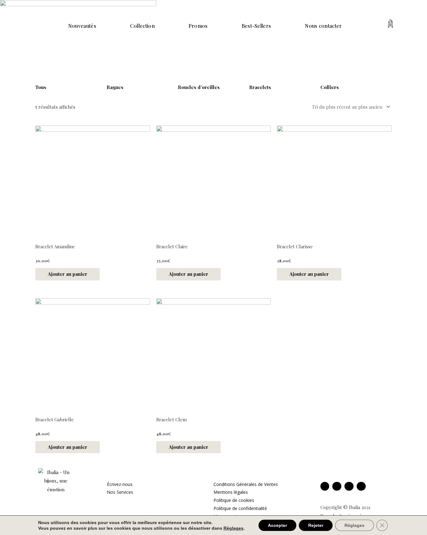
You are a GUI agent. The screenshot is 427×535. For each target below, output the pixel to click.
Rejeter (315, 525)
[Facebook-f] (324, 486)
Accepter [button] (277, 525)
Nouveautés (82, 25)
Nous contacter (323, 25)
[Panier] (407, 25)
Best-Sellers (256, 25)
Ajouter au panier (67, 274)
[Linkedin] (349, 486)
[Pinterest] (361, 486)
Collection (142, 25)
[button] (365, 25)
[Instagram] (336, 486)
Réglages (354, 525)
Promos (198, 25)
